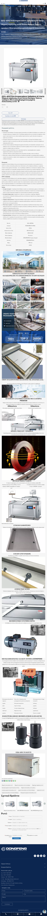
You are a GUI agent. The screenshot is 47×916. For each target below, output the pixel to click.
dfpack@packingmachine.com (12, 879)
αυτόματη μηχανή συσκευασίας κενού (9, 790)
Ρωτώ (9, 113)
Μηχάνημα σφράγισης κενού (37, 785)
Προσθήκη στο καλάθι (9, 116)
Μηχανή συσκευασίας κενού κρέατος (28, 787)
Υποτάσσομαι (16, 838)
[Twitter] (38, 856)
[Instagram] (44, 856)
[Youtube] (41, 856)
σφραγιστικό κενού (40, 790)
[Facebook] (35, 856)
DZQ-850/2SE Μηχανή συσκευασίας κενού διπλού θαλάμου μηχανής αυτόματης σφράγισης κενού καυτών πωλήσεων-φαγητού (37, 810)
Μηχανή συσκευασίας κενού (7, 785)
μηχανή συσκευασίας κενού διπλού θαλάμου (26, 790)
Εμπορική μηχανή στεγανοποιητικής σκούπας (10, 787)
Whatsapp (23, 119)
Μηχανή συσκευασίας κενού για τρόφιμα (22, 785)
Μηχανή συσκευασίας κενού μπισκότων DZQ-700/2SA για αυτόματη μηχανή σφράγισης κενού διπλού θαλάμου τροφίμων (10, 810)
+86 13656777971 (10, 881)
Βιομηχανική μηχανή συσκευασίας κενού (28, 792)
